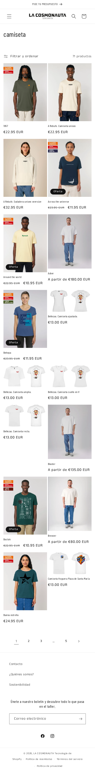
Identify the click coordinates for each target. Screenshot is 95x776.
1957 (5, 125)
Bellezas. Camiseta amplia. (17, 391)
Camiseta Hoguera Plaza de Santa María (69, 578)
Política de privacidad (49, 766)
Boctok (7, 539)
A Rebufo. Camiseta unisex (62, 125)
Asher (51, 273)
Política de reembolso (39, 759)
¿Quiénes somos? (21, 674)
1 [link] (16, 641)
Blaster (51, 463)
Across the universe (58, 201)
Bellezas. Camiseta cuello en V (64, 391)
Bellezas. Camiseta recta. (16, 431)
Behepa (7, 352)
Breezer (52, 535)
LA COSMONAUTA (43, 753)
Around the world (12, 276)
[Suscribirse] (80, 718)
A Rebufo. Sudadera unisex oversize (22, 201)
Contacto (16, 664)
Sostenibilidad (19, 684)
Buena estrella (10, 614)
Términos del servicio (70, 759)
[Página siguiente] (79, 641)
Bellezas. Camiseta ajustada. (63, 316)
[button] (9, 16)
